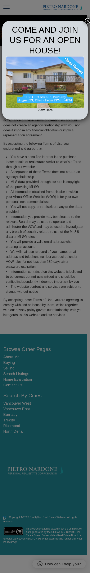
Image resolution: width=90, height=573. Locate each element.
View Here (45, 110)
